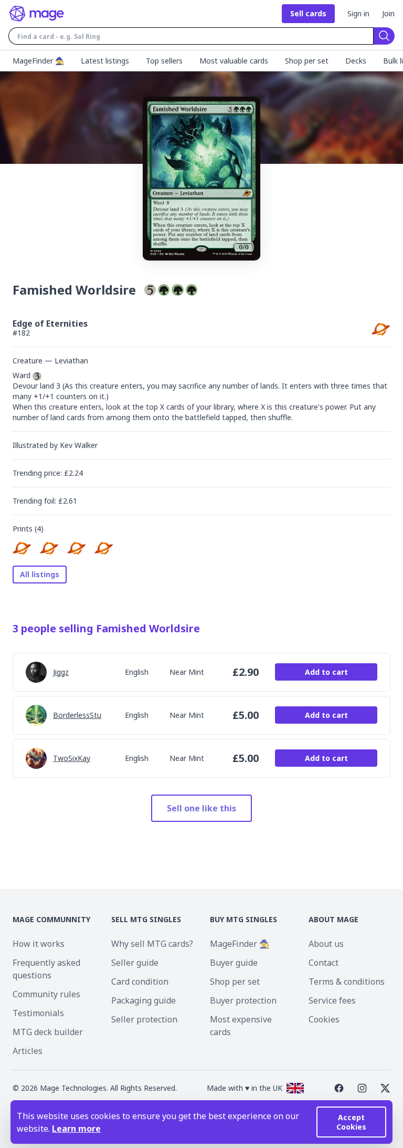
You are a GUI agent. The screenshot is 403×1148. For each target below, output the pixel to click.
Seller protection (144, 1019)
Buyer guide (234, 962)
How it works (39, 943)
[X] (385, 1088)
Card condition (139, 981)
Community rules (46, 994)
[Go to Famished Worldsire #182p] (76, 547)
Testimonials (38, 1013)
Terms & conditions (347, 981)
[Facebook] (339, 1088)
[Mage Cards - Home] (36, 13)
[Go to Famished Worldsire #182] (22, 547)
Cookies (324, 1019)
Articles (28, 1051)
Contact (323, 962)
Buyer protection (243, 1000)
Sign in (358, 13)
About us (326, 943)
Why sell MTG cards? (152, 943)
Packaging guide (143, 1000)
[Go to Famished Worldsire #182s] (103, 547)
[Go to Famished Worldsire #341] (49, 547)
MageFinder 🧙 (240, 943)
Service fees (332, 1000)
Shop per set (235, 981)
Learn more (76, 1128)
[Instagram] (362, 1088)
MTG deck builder (48, 1032)
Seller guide (134, 962)
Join (388, 13)
